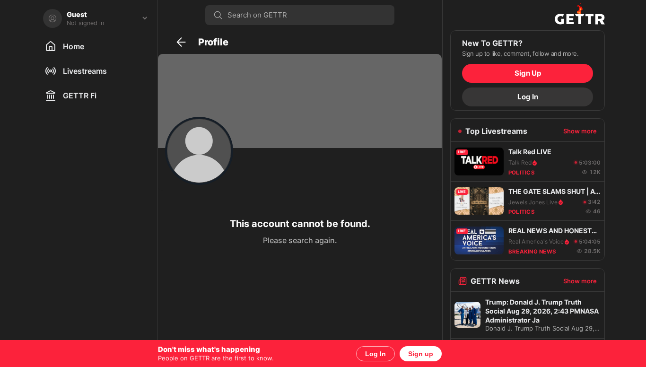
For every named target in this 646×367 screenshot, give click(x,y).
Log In (375, 354)
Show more (580, 131)
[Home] (527, 15)
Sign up (420, 354)
